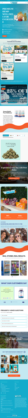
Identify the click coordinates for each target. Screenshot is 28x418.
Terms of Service (15, 416)
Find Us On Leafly (17, 387)
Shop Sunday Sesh (4, 78)
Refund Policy (8, 416)
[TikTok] (3, 393)
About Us (16, 384)
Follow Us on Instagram (14, 375)
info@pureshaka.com (3, 398)
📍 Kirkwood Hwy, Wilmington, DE (5, 388)
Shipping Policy (19, 416)
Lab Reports (16, 388)
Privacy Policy (11, 416)
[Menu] (1, 2)
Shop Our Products (14, 178)
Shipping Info (2, 384)
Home (15, 383)
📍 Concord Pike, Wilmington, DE (5, 391)
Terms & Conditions (3, 387)
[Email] (5, 393)
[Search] (2, 2)
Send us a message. (9, 312)
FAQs (1, 383)
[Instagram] (1, 393)
